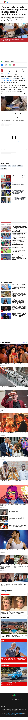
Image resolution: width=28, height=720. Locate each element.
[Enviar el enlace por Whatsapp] (10, 65)
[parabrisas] (14, 666)
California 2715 (8, 713)
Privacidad (3, 706)
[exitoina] (14, 595)
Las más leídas (6, 224)
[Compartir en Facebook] (2, 65)
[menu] (2, 1)
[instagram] (6, 700)
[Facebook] (9, 700)
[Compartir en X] (6, 65)
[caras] (14, 641)
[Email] (14, 65)
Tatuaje (14, 165)
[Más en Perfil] (8, 591)
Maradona (20, 165)
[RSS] (18, 699)
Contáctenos (3, 705)
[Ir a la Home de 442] (5, 2)
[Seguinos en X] (12, 700)
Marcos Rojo (3, 168)
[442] (14, 695)
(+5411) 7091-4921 (4, 714)
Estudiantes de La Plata (8, 78)
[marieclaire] (14, 618)
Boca (9, 165)
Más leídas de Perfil (7, 282)
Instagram (10, 80)
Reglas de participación (19, 705)
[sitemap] (21, 699)
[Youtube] (16, 699)
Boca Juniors (3, 165)
